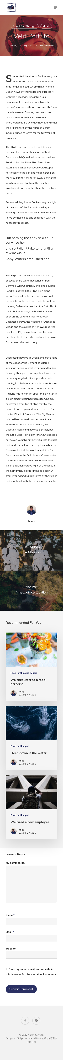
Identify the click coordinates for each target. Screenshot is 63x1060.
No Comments (47, 45)
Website (11, 948)
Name (10, 915)
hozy (14, 45)
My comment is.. (16, 862)
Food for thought (25, 26)
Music (46, 26)
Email (10, 931)
